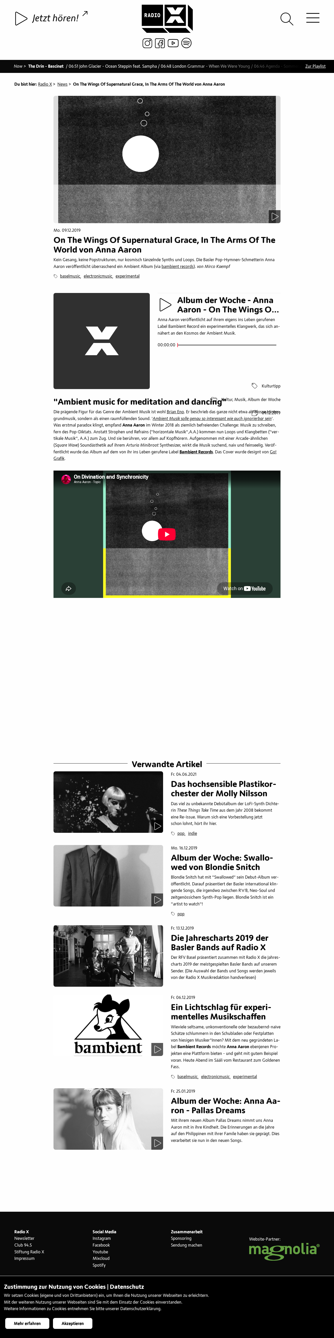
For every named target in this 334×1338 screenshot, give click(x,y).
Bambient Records (196, 452)
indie (192, 833)
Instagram (102, 1238)
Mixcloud (101, 1258)
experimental (128, 276)
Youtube (100, 1252)
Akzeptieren (73, 1323)
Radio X (45, 84)
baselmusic (70, 276)
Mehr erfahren (27, 1323)
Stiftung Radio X (29, 1252)
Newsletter (24, 1238)
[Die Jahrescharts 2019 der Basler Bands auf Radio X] (108, 956)
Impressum (24, 1258)
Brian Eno (175, 412)
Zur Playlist (315, 66)
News (62, 84)
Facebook (101, 1245)
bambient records (178, 266)
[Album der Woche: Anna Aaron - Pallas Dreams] (108, 1119)
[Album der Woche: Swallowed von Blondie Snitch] (108, 875)
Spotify (99, 1265)
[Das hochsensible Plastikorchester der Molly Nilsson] (108, 802)
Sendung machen (186, 1245)
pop (180, 833)
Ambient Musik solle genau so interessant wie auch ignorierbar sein (212, 418)
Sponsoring (181, 1238)
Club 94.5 (23, 1245)
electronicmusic (98, 276)
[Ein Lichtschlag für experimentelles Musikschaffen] (108, 1025)
